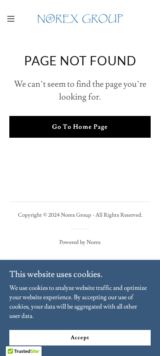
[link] (80, 18)
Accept (80, 337)
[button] (14, 18)
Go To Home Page (80, 127)
